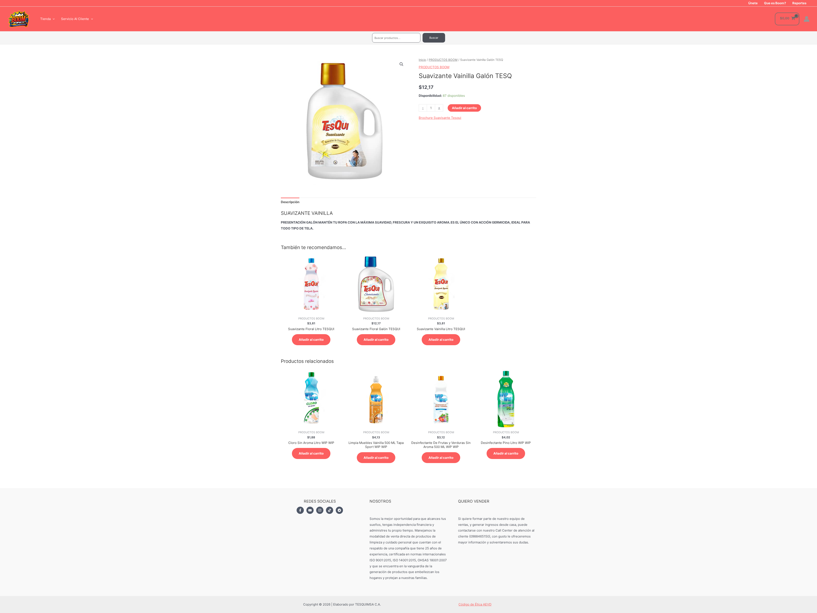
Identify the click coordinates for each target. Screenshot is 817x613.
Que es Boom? (775, 3)
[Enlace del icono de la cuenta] (807, 19)
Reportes (799, 3)
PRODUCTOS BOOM (443, 59)
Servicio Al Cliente (75, 19)
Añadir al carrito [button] (311, 340)
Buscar (433, 37)
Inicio (422, 59)
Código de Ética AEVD (474, 604)
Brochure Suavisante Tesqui (440, 118)
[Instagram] (319, 510)
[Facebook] (300, 510)
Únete (753, 3)
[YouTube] (310, 510)
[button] (401, 64)
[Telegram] (339, 510)
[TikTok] (329, 510)
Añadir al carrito (464, 108)
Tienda (45, 19)
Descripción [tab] (290, 202)
